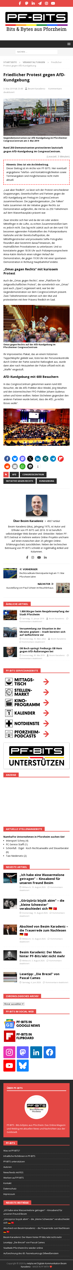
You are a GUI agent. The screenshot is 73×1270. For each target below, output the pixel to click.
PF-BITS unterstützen (14, 1161)
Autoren (7, 1166)
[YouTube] (53, 3)
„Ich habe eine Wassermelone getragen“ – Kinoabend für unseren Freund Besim (42, 879)
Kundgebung (46, 481)
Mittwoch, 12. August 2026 (33, 938)
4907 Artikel (53, 521)
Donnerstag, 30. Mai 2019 (33, 655)
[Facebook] (20, 3)
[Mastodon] (27, 3)
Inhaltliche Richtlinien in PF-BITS (19, 1156)
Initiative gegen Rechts (19, 481)
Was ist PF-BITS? (11, 1150)
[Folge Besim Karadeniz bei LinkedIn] (44, 557)
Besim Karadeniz (36, 88)
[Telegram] (40, 3)
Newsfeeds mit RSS (13, 1172)
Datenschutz (9, 1188)
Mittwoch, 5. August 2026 (33, 960)
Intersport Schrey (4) (17, 840)
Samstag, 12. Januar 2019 (33, 618)
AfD (14, 474)
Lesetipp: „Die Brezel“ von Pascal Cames (39, 976)
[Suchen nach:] (36, 51)
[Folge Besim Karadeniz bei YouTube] (38, 557)
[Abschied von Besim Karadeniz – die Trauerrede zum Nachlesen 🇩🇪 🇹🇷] (10, 930)
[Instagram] (46, 3)
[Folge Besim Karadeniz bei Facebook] (27, 557)
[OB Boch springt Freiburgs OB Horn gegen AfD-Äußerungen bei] (10, 652)
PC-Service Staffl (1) (17, 844)
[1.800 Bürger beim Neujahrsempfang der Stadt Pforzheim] (10, 615)
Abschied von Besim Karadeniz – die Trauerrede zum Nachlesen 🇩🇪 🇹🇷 (44, 930)
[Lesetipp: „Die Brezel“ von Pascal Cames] (10, 977)
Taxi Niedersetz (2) (16, 855)
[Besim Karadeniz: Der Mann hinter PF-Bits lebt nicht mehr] (10, 955)
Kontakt (7, 1183)
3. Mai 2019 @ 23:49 (13, 88)
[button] (68, 44)
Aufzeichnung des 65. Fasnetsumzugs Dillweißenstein (31, 1253)
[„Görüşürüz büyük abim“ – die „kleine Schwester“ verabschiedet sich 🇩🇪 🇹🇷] (10, 904)
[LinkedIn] (33, 3)
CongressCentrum (33, 474)
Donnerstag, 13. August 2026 (35, 913)
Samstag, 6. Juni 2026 (31, 982)
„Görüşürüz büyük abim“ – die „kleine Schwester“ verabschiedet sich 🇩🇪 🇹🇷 (42, 904)
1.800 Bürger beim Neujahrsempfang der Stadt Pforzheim (44, 613)
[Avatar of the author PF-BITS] (36, 1115)
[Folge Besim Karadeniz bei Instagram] (31, 557)
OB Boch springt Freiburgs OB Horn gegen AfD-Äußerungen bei (41, 650)
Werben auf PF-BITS (13, 1177)
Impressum (9, 1194)
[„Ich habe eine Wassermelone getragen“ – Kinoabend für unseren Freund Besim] (10, 878)
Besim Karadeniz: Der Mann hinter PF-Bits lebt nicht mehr (42, 954)
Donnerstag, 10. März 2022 (34, 638)
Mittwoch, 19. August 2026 (33, 887)
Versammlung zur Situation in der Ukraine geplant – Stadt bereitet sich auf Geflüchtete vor (42, 631)
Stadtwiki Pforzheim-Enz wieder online (23, 1247)
